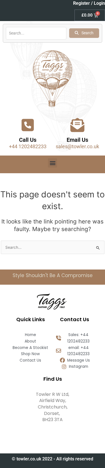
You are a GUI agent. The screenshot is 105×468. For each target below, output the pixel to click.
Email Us (77, 139)
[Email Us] (77, 125)
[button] (52, 163)
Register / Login (89, 3)
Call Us (27, 139)
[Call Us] (28, 125)
